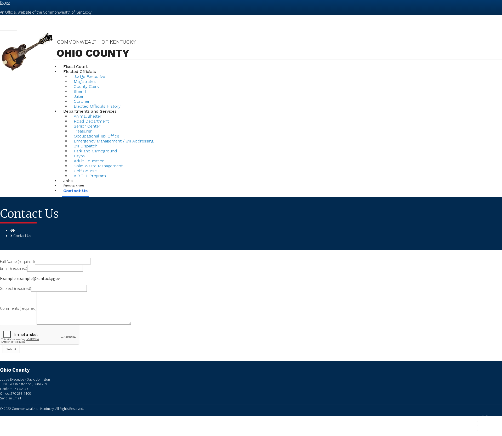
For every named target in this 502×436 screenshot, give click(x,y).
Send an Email (10, 398)
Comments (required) (18, 308)
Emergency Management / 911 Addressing (113, 141)
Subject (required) (15, 288)
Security (488, 421)
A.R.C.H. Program (90, 175)
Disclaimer (490, 425)
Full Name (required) (17, 261)
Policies (488, 417)
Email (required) (13, 268)
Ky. (5, 2)
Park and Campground (95, 150)
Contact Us (75, 190)
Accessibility (491, 430)
